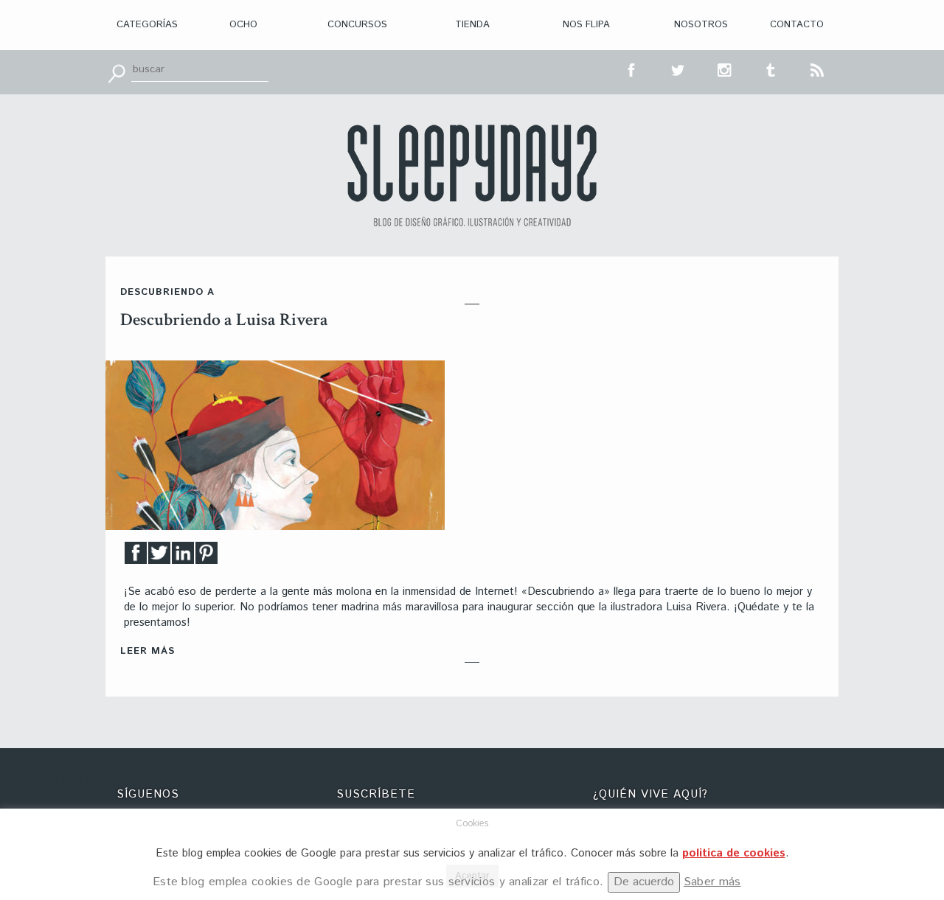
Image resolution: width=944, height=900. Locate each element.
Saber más (712, 881)
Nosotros (701, 25)
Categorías (147, 25)
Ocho (243, 25)
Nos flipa (586, 25)
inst (725, 68)
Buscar (116, 72)
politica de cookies (733, 853)
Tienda (472, 25)
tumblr (771, 68)
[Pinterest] (206, 557)
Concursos (357, 25)
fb (632, 68)
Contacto (797, 25)
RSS (818, 68)
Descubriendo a (167, 292)
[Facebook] (136, 557)
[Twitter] (159, 557)
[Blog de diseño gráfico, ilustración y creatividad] (472, 175)
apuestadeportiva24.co (52, 780)
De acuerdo (644, 881)
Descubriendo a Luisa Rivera (224, 319)
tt (678, 68)
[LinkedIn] (183, 557)
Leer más (147, 651)
